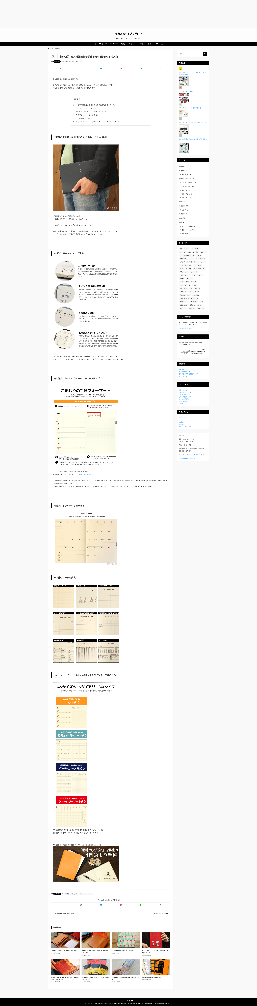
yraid (189, 252)
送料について (183, 390)
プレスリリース (186, 175)
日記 (201, 302)
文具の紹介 (57, 61)
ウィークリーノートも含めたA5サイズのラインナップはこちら (98, 121)
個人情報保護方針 (184, 372)
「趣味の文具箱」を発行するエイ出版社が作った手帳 (95, 105)
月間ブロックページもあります (87, 115)
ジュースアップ (200, 259)
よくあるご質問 (184, 399)
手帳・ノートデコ (187, 190)
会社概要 (181, 369)
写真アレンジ (183, 288)
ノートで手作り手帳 (188, 186)
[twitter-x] (127, 1001)
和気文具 (197, 288)
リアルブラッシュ (184, 285)
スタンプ (182, 262)
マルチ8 (181, 278)
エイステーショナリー (86, 894)
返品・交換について (185, 397)
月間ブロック (183, 305)
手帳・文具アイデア (187, 179)
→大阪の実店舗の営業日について (189, 458)
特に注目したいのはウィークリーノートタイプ (93, 111)
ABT (180, 249)
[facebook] (125, 1001)
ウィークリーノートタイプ (85, 474)
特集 (182, 222)
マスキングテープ (197, 275)
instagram (182, 417)
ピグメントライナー (199, 269)
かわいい (203, 252)
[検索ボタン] (161, 44)
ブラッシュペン (184, 272)
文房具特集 (185, 234)
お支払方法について (185, 392)
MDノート (182, 252)
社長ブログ (185, 210)
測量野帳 (192, 305)
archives (186, 249)
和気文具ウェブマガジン (128, 33)
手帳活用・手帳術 (187, 198)
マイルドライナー (184, 275)
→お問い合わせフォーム (186, 328)
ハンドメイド (197, 265)
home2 (183, 167)
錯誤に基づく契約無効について (188, 374)
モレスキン (190, 278)
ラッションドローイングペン (187, 282)
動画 (191, 288)
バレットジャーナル (185, 269)
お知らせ (184, 171)
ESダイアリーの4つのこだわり (87, 108)
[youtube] (132, 1001)
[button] (61, 68)
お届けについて (184, 395)
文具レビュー (185, 214)
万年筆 (194, 285)
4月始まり (74, 894)
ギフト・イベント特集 (188, 226)
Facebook (182, 424)
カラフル (198, 255)
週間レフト (200, 308)
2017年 (67, 894)
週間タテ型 (182, 308)
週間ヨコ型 (191, 308)
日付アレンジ (194, 302)
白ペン (199, 305)
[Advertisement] (128, 14)
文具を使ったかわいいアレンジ (188, 298)
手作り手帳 (182, 292)
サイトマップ (183, 376)
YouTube (181, 422)
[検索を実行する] (205, 54)
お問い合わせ (183, 401)
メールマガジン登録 (185, 427)
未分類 (183, 218)
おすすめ (195, 252)
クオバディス (183, 259)
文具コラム (184, 206)
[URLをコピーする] (160, 68)
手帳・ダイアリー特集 (188, 230)
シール (192, 259)
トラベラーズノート (193, 262)
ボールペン (194, 272)
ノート (203, 262)
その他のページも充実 (84, 118)
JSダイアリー (196, 249)
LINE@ (181, 404)
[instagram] (130, 1001)
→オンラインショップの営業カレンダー (191, 455)
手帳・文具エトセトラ (188, 194)
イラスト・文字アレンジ (189, 183)
